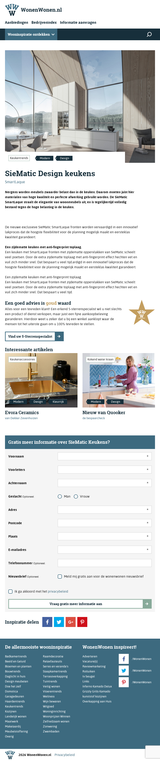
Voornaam (16, 456)
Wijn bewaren (52, 701)
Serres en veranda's (55, 666)
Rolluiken (88, 671)
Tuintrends (50, 681)
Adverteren (89, 656)
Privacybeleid (65, 755)
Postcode (15, 523)
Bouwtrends (12, 671)
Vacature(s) (90, 661)
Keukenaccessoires (22, 359)
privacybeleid (58, 591)
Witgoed (48, 706)
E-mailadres (17, 550)
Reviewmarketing (94, 666)
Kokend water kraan (101, 359)
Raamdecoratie (53, 656)
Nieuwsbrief (23, 576)
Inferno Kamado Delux (97, 686)
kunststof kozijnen (94, 696)
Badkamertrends (16, 656)
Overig (9, 736)
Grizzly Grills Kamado (96, 691)
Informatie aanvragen (78, 22)
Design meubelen (16, 681)
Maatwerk (11, 721)
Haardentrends (15, 701)
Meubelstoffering (16, 731)
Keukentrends (19, 158)
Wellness (49, 696)
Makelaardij (13, 726)
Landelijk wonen (15, 716)
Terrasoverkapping (55, 676)
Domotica (11, 691)
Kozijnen (10, 711)
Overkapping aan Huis (96, 701)
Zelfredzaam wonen (56, 721)
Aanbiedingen (16, 22)
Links (85, 681)
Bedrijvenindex (44, 22)
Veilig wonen (51, 686)
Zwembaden (51, 731)
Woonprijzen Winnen (56, 716)
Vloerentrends (52, 691)
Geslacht (21, 496)
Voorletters (16, 470)
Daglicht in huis (15, 676)
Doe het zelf (13, 686)
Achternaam (17, 483)
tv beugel (88, 676)
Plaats (13, 536)
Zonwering (50, 726)
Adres (12, 510)
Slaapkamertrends (55, 671)
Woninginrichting (54, 711)
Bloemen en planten (18, 666)
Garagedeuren (14, 696)
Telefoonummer (26, 563)
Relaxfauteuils (52, 661)
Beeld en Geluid (15, 661)
